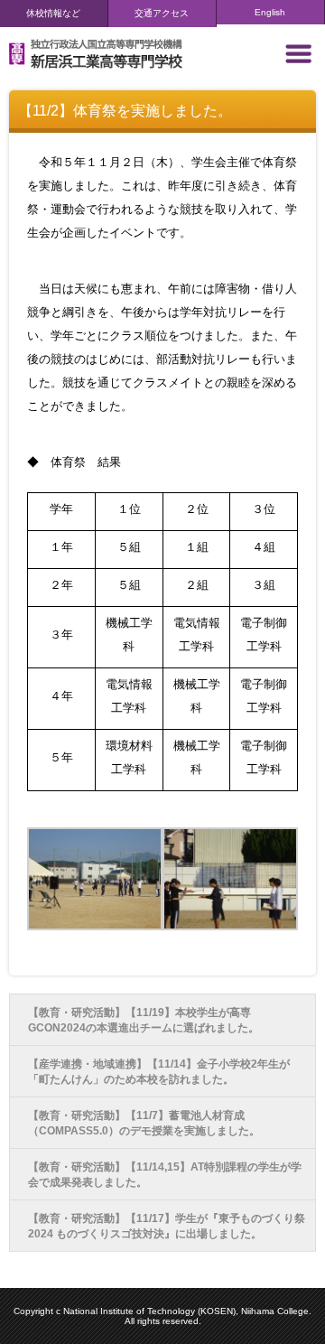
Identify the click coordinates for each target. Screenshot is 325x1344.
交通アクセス (162, 13)
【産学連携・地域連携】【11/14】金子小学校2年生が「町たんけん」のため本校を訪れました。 (159, 1072)
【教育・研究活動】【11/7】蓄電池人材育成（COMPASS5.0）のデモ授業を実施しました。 (144, 1123)
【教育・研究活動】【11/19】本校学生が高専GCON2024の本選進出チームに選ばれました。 (143, 1020)
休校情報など (53, 13)
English (270, 12)
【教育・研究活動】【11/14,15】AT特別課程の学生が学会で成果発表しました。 (165, 1175)
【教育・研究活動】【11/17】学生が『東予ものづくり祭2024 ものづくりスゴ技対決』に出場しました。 (166, 1226)
